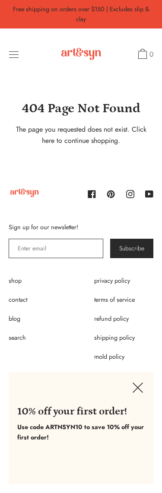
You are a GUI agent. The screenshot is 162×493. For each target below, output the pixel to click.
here (48, 140)
